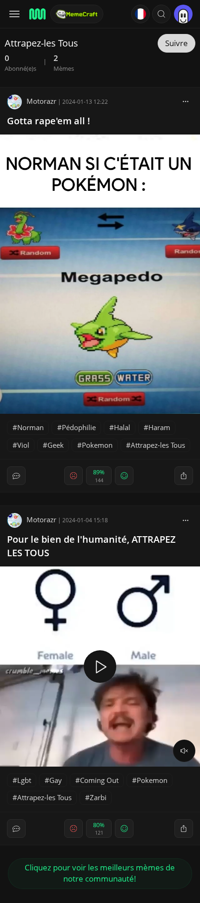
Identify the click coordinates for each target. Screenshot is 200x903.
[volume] (184, 751)
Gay (55, 780)
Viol (23, 445)
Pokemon (97, 445)
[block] (185, 101)
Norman (30, 427)
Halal (122, 427)
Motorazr (41, 101)
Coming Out (99, 780)
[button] (161, 14)
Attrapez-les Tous (158, 445)
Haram (159, 427)
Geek (55, 445)
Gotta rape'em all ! (48, 121)
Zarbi (98, 797)
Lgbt (24, 780)
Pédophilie (79, 427)
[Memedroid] (37, 14)
